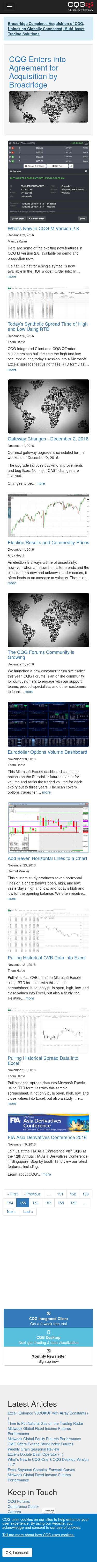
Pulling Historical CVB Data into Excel (47, 957)
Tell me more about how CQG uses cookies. (38, 1534)
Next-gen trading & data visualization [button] (49, 1340)
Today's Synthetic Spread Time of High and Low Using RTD (48, 326)
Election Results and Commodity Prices (48, 542)
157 (49, 1202)
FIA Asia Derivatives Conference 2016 (47, 1137)
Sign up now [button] (49, 1358)
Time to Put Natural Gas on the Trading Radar (45, 1423)
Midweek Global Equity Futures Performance (44, 1438)
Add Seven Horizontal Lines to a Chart (47, 858)
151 (61, 1193)
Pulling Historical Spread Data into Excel (43, 1060)
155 (24, 1203)
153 (87, 1193)
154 (11, 1202)
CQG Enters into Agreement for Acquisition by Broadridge (37, 71)
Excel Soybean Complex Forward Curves (41, 1469)
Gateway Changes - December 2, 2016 (48, 438)
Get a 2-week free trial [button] (48, 1321)
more (12, 276)
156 (36, 1202)
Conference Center (23, 1506)
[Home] (80, 6)
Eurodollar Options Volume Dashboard (47, 751)
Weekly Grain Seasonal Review (33, 1449)
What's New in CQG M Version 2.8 (43, 228)
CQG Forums (19, 1501)
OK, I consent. (17, 1552)
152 (74, 1193)
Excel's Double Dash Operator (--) (35, 1454)
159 (74, 1202)
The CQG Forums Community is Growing (41, 654)
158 (62, 1202)
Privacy (48, 1510)
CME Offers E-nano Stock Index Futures (40, 1443)
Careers (14, 1511)
